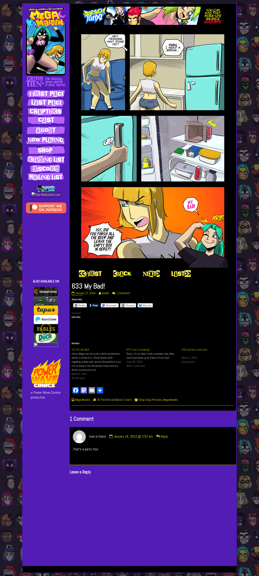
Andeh (105, 293)
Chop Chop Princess (150, 400)
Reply (164, 436)
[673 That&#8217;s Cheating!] (154, 358)
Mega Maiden (82, 400)
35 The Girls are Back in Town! (114, 400)
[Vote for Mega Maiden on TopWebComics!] (46, 188)
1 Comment (123, 293)
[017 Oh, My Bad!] (99, 364)
